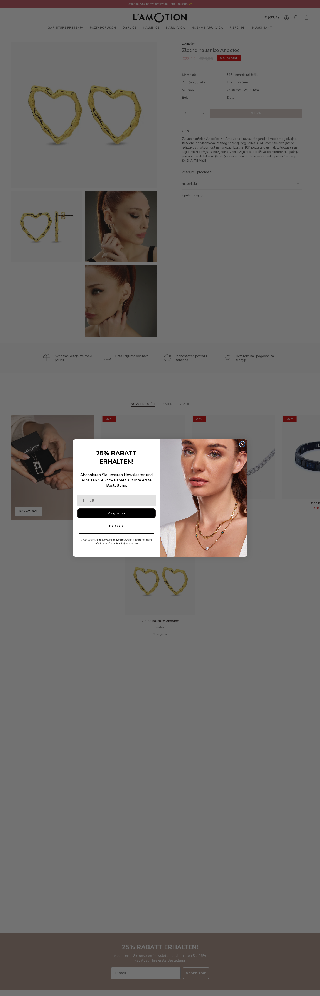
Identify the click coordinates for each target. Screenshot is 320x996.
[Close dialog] (242, 444)
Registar (117, 513)
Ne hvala (116, 525)
